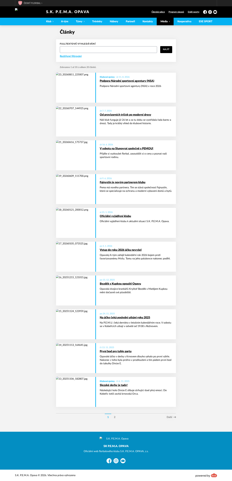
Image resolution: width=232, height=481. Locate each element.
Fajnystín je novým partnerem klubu (122, 182)
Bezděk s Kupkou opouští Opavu (120, 283)
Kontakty (148, 21)
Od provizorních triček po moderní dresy (125, 114)
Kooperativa (184, 21)
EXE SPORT (205, 21)
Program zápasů (176, 12)
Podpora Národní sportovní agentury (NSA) (127, 81)
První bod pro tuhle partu (115, 351)
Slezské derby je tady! (114, 385)
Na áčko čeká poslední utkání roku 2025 (125, 317)
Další (169, 417)
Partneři (130, 21)
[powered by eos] (206, 475)
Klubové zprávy (107, 77)
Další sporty (193, 12)
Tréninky (97, 21)
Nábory (114, 21)
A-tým (64, 21)
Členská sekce (158, 12)
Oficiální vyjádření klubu (115, 216)
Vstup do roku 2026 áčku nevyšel (121, 250)
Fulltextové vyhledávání (78, 44)
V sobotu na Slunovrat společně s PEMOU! (126, 148)
